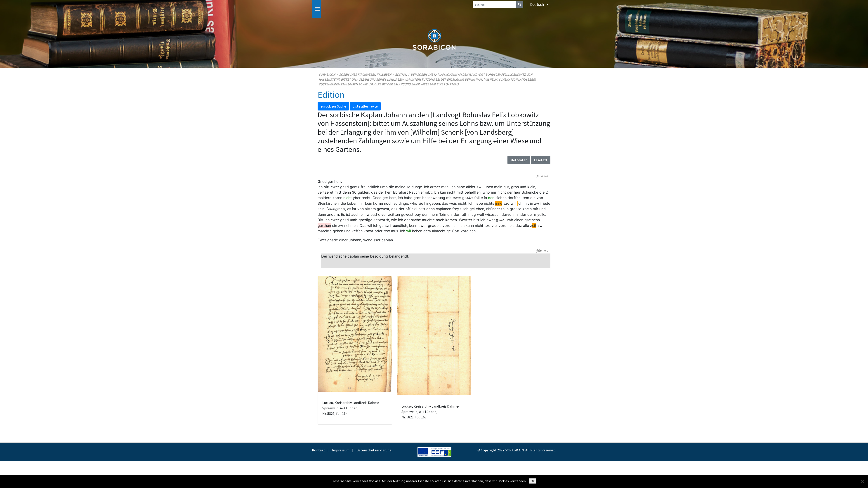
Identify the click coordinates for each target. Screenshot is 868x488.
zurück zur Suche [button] (333, 106)
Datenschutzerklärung (374, 450)
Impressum (340, 450)
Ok (533, 481)
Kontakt (318, 450)
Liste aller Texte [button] (365, 106)
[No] (862, 481)
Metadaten (518, 160)
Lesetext (540, 160)
